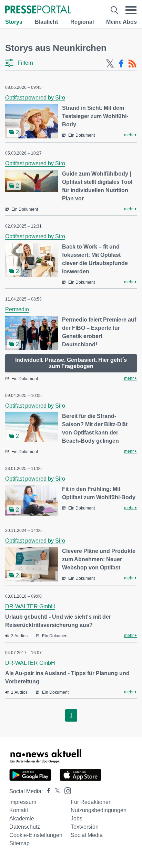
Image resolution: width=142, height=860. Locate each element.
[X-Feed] (109, 63)
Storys (13, 22)
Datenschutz (24, 827)
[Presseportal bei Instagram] (65, 790)
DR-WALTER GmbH (30, 606)
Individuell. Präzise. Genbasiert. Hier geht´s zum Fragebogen (71, 363)
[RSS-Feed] (132, 63)
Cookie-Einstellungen (35, 835)
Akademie (21, 818)
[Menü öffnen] (131, 10)
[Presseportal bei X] (55, 791)
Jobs (76, 818)
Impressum (22, 802)
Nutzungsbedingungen (98, 810)
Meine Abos (121, 22)
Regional (82, 22)
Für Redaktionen (91, 802)
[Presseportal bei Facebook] (46, 791)
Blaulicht (46, 22)
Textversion (85, 827)
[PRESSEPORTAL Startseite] (38, 10)
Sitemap (19, 843)
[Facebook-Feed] (121, 63)
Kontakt (18, 810)
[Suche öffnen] (114, 10)
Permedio (17, 309)
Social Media (87, 835)
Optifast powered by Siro (35, 98)
